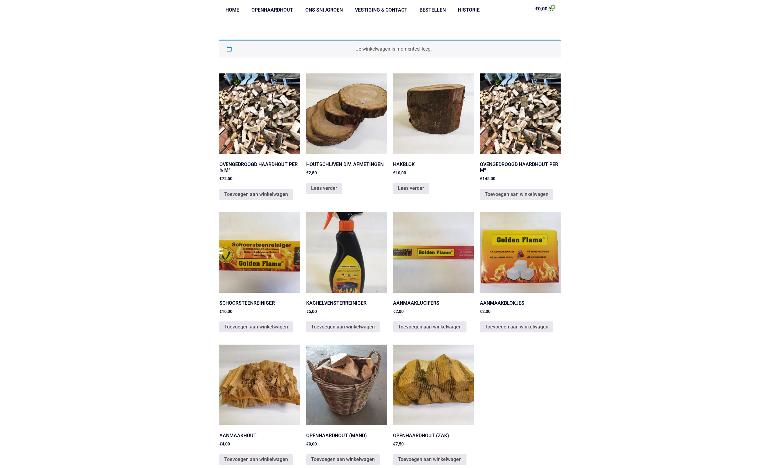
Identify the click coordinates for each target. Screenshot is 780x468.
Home (232, 10)
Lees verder (324, 188)
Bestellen (433, 10)
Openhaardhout (272, 10)
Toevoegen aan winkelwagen (256, 194)
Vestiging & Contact (381, 10)
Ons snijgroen (324, 10)
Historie (469, 10)
